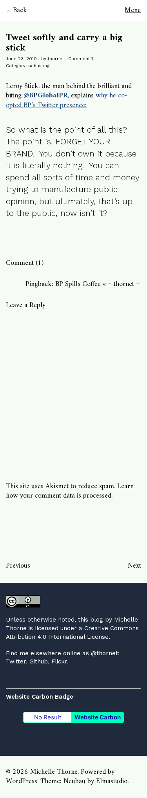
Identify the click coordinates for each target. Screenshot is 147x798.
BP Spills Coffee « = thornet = (97, 284)
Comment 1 (80, 58)
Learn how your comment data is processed (70, 491)
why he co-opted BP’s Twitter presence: (66, 100)
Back (20, 10)
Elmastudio (111, 781)
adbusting (38, 65)
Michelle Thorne (54, 772)
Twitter (16, 661)
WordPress (21, 781)
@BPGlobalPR (46, 96)
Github (38, 661)
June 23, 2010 (21, 58)
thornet (56, 58)
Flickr (59, 661)
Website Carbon (97, 717)
